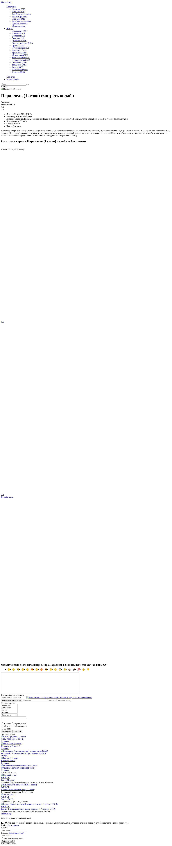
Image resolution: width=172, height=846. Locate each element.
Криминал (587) (19, 53)
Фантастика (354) (20, 69)
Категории (11, 7)
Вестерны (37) (18, 36)
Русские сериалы (19, 24)
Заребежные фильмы (21, 14)
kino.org (6, 2)
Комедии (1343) (19, 50)
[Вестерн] (9, 712)
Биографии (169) (19, 31)
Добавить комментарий (11, 700)
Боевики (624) (18, 33)
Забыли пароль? (16, 833)
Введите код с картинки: (12, 695)
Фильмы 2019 (18, 11)
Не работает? (7, 497)
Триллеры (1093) (19, 65)
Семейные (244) (19, 62)
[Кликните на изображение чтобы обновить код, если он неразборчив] (59, 697)
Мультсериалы (18, 26)
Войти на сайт (8, 841)
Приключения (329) (21, 60)
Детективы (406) (19, 40)
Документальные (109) (22, 43)
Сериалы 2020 (18, 19)
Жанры (9, 28)
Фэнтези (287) (18, 72)
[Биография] (9, 705)
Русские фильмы (19, 16)
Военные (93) (18, 38)
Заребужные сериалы (21, 21)
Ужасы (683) (17, 67)
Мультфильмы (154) (21, 57)
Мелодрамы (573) (20, 55)
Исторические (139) (21, 48)
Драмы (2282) (18, 45)
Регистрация (13, 825)
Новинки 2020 (18, 9)
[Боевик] (9, 710)
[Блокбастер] (9, 708)
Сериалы (10, 77)
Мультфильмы (12, 79)
